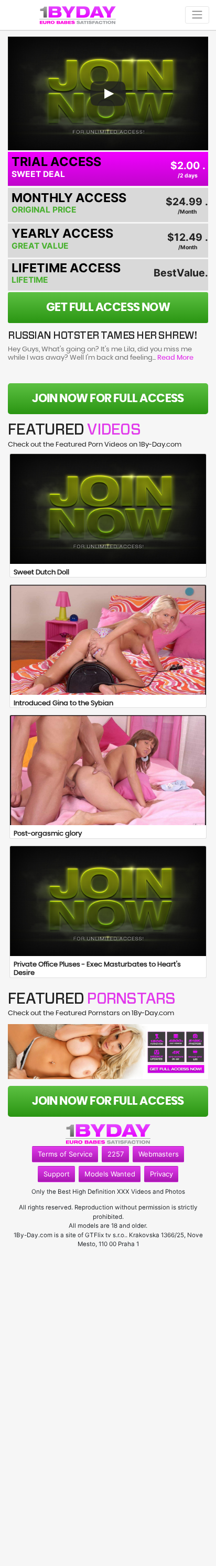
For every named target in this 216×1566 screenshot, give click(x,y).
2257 (115, 1154)
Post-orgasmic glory (48, 833)
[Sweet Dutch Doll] (108, 509)
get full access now (108, 307)
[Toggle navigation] (197, 15)
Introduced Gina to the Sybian (63, 703)
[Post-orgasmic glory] (108, 770)
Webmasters (158, 1154)
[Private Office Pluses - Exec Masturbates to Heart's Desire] (108, 901)
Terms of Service (65, 1154)
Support (57, 1174)
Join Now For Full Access (108, 398)
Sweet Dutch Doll (41, 572)
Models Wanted (109, 1174)
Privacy (161, 1174)
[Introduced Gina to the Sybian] (108, 640)
